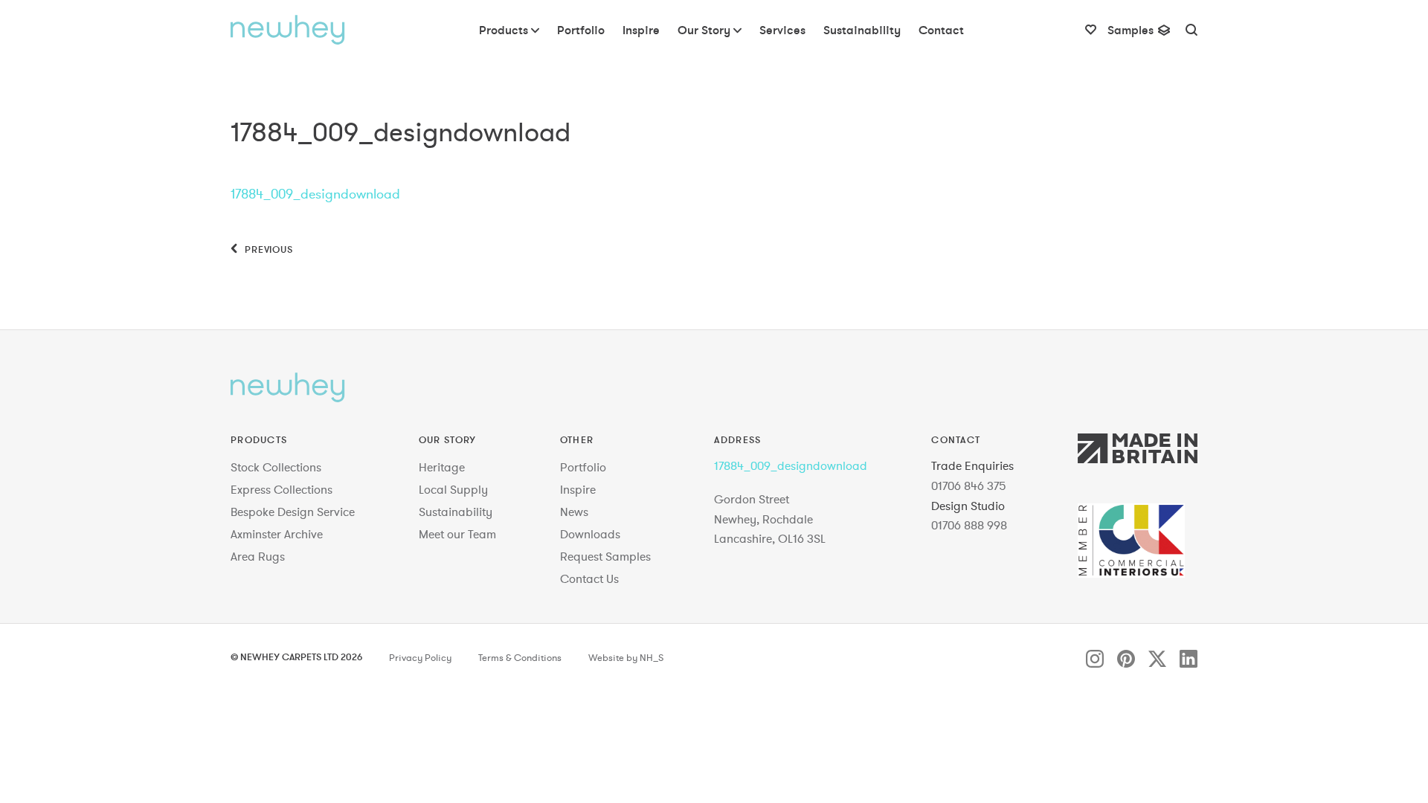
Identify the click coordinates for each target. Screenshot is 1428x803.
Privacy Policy (420, 658)
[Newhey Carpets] (288, 30)
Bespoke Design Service (293, 511)
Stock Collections (276, 466)
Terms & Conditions (520, 658)
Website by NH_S (625, 658)
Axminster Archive (277, 533)
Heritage (442, 466)
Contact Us (589, 578)
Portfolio (583, 466)
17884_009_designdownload (315, 193)
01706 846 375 (968, 485)
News (574, 511)
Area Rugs (258, 556)
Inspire (578, 489)
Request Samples (605, 556)
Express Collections (281, 489)
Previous (267, 249)
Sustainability (455, 511)
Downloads (590, 533)
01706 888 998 (969, 524)
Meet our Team (457, 533)
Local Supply (453, 489)
